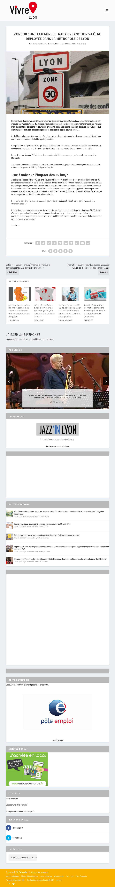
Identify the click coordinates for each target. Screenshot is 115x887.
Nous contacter (12, 798)
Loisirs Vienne (43, 562)
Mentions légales (12, 876)
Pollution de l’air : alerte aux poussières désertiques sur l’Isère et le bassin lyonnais (46, 535)
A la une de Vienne (31, 516)
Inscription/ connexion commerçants (20, 811)
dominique (42, 43)
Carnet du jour (43, 526)
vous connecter (22, 339)
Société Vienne (44, 516)
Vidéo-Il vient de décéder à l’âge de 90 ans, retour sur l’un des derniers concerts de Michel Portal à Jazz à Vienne (57, 396)
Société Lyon (64, 43)
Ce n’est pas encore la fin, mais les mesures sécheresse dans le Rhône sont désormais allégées (19, 310)
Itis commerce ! (43, 872)
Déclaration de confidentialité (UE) (40, 880)
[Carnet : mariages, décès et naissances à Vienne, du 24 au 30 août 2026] (9, 525)
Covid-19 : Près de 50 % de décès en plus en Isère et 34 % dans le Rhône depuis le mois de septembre (70, 310)
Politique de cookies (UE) (15, 880)
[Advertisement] (27, 479)
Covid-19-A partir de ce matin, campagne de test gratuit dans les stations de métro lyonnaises (95, 310)
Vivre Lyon (69, 876)
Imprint (59, 880)
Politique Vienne (44, 552)
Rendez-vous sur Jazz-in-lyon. (57, 446)
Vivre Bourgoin (81, 876)
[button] (53, 407)
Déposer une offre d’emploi (16, 805)
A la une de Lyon (30, 538)
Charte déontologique (29, 876)
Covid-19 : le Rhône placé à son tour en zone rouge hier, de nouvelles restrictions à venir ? (44, 310)
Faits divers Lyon (43, 538)
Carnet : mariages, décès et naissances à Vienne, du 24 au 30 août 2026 (42, 524)
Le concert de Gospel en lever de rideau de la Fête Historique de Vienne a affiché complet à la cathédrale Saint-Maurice (60, 559)
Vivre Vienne (59, 876)
